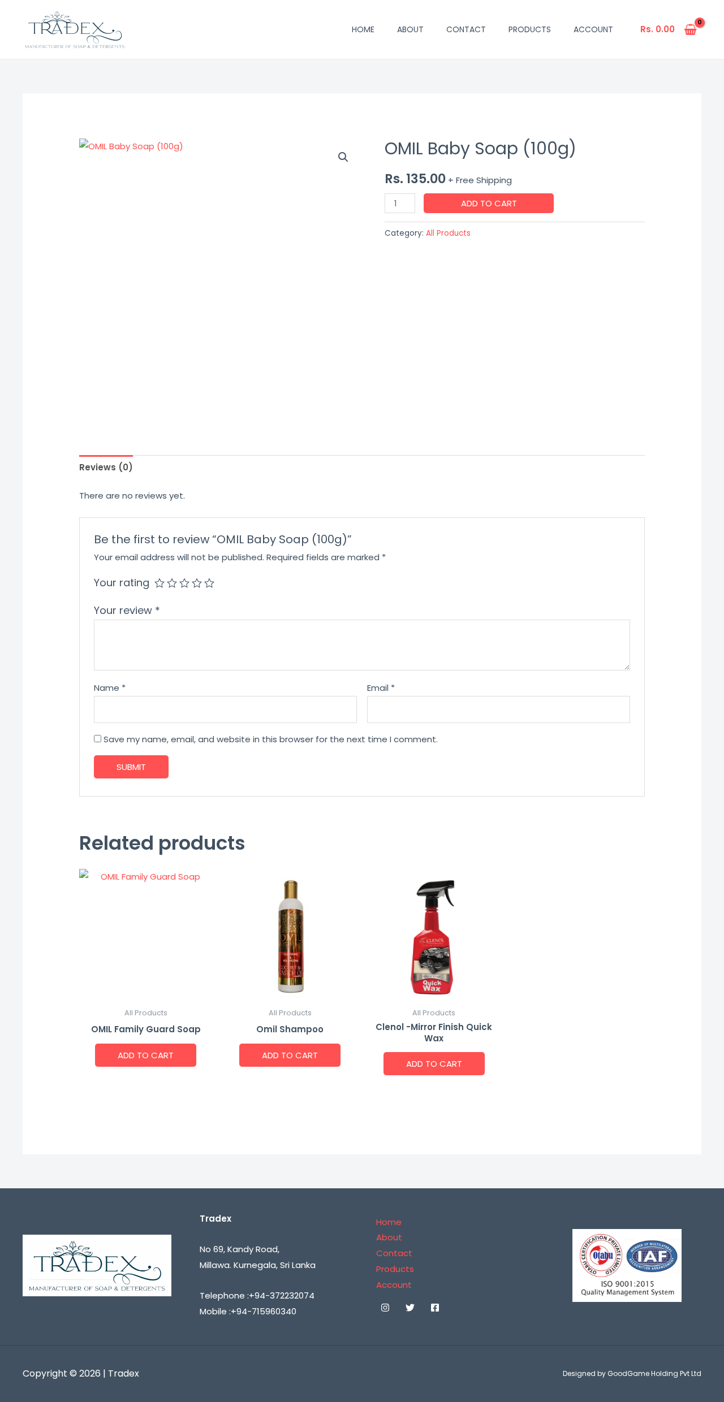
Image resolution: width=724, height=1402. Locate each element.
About (410, 29)
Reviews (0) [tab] (106, 467)
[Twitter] (410, 1308)
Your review (127, 610)
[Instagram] (385, 1308)
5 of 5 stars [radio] (209, 583)
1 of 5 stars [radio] (159, 583)
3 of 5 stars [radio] (184, 583)
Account (593, 29)
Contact (466, 29)
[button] (343, 157)
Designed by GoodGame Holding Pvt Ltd (632, 1373)
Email (381, 688)
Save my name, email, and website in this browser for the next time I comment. (271, 739)
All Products (448, 233)
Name (110, 688)
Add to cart (489, 203)
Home (363, 29)
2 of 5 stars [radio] (172, 583)
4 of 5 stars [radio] (197, 583)
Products (529, 29)
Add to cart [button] (146, 1055)
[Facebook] (435, 1308)
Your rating (121, 582)
